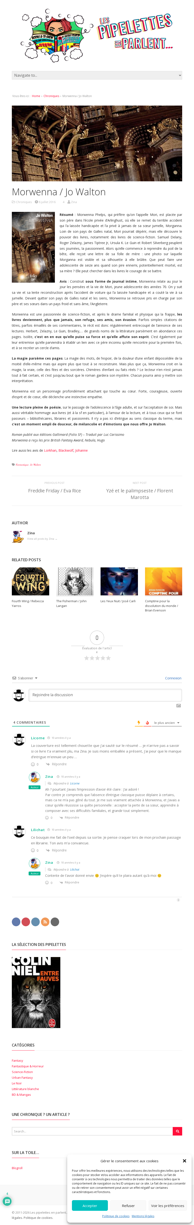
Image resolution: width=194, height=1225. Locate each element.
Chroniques (51, 96)
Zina (49, 776)
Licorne (74, 783)
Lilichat (38, 829)
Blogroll (17, 1168)
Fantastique (22, 464)
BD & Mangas (21, 1094)
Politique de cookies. (38, 1218)
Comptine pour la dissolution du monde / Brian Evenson (161, 605)
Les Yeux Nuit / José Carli (118, 601)
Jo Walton (35, 464)
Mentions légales (143, 1216)
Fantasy (17, 1060)
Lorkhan (50, 450)
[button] (184, 1160)
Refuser (128, 1205)
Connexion (172, 678)
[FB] (16, 921)
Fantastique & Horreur (28, 1066)
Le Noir (17, 1083)
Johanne (81, 450)
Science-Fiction (22, 1072)
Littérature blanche (25, 1089)
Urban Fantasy (22, 1077)
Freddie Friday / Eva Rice (54, 490)
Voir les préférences (167, 1205)
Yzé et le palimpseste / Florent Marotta (139, 493)
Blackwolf (65, 450)
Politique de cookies (115, 1216)
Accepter (90, 1205)
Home (36, 96)
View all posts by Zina (42, 538)
